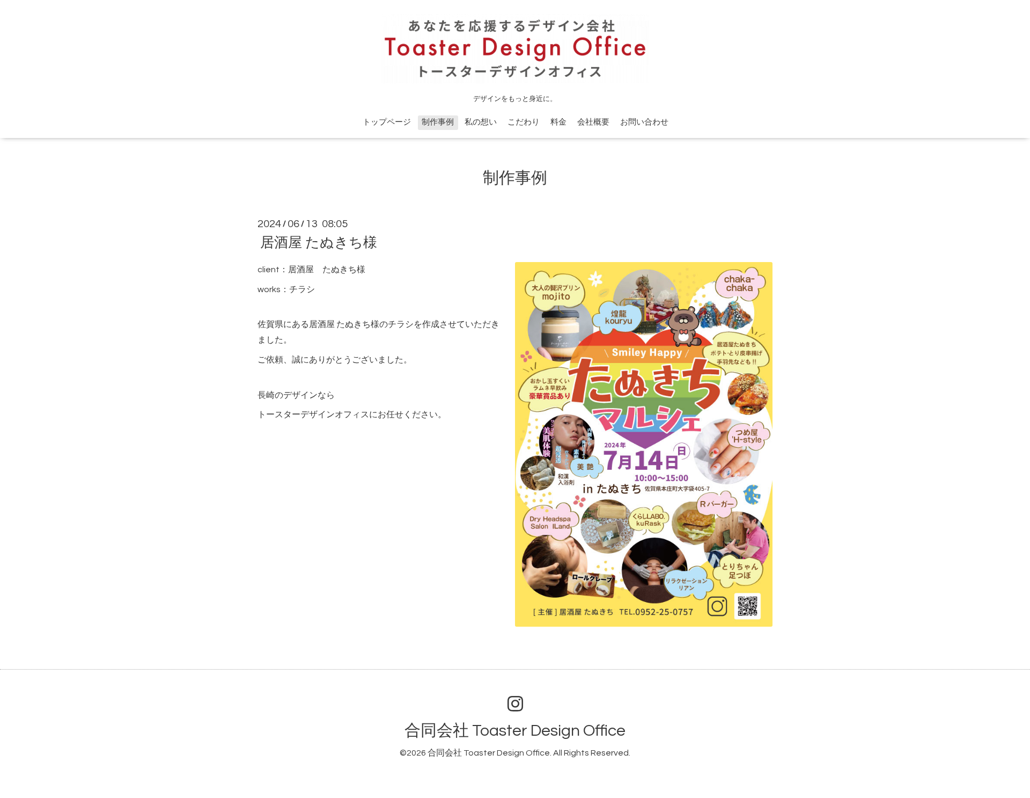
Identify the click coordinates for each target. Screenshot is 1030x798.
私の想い (481, 122)
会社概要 (593, 122)
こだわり (523, 122)
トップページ (387, 122)
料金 (558, 122)
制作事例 (438, 122)
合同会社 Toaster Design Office (515, 730)
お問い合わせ (644, 122)
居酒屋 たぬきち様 (318, 243)
